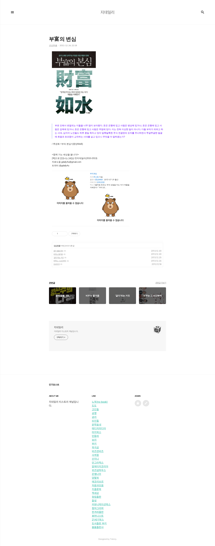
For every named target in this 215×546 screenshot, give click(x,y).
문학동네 (96, 424)
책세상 (95, 493)
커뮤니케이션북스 (101, 504)
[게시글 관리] (64, 233)
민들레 (95, 436)
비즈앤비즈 (98, 451)
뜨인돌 (95, 420)
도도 (94, 405)
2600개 (57, 264)
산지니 (95, 458)
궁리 (94, 417)
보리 (94, 439)
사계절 (95, 455)
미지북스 (96, 432)
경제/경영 (101, 182)
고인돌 (95, 409)
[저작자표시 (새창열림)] (81, 234)
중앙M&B (99, 179)
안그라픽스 (98, 462)
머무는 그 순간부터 (60, 261)
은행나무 (96, 474)
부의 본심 (93, 173)
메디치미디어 (99, 428)
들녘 (94, 500)
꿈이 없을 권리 (58, 251)
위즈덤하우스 (99, 470)
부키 (94, 443)
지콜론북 (96, 489)
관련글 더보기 (160, 283)
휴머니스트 (98, 515)
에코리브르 (98, 481)
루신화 (96, 177)
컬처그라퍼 (98, 508)
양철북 (95, 477)
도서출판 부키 (99, 523)
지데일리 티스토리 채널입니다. (66, 331)
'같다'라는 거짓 (59, 258)
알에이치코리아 (100, 466)
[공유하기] (60, 233)
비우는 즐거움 (58, 254)
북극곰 (95, 447)
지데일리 (58, 327)
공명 (94, 413)
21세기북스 (98, 519)
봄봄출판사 (98, 527)
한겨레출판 (98, 512)
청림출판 (96, 496)
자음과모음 (98, 485)
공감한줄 (57, 246)
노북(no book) (100, 401)
